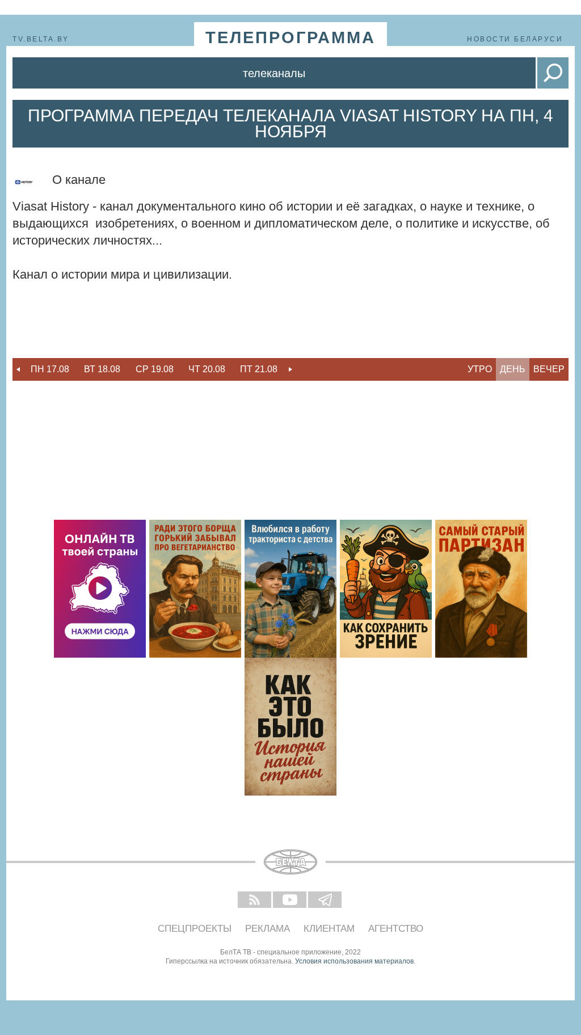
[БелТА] (290, 861)
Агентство (395, 928)
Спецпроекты (194, 928)
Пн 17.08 (50, 369)
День (512, 369)
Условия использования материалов (354, 961)
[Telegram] (325, 900)
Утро (480, 369)
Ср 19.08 (155, 369)
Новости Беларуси (515, 39)
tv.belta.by (40, 39)
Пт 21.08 (258, 369)
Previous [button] (18, 369)
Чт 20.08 (206, 369)
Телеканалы (274, 73)
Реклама (267, 928)
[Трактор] (290, 589)
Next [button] (290, 369)
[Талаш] (481, 589)
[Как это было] (290, 727)
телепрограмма (290, 37)
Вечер (549, 369)
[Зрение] (386, 589)
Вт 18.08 (102, 369)
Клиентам (329, 928)
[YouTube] (290, 900)
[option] (50, 369)
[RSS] (255, 900)
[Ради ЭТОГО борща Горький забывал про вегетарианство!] (195, 589)
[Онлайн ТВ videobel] (100, 589)
